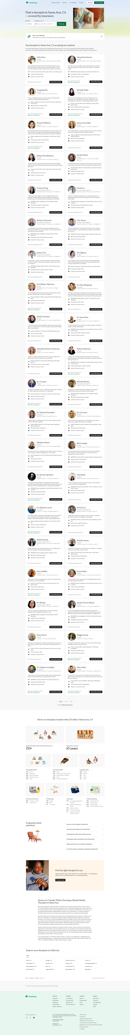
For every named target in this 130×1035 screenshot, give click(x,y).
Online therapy (56, 1004)
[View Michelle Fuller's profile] (72, 92)
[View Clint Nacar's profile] (72, 222)
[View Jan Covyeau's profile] (32, 383)
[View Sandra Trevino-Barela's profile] (72, 604)
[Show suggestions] (55, 23)
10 (71, 701)
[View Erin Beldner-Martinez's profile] (32, 287)
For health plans (97, 1002)
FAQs (94, 1006)
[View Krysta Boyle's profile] (72, 573)
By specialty (55, 1002)
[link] (42, 978)
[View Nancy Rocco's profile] (32, 637)
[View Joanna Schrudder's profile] (72, 125)
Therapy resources (57, 1006)
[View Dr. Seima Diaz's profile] (72, 319)
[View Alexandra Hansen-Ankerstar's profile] (32, 350)
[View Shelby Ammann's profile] (32, 319)
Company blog (83, 1000)
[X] (30, 1017)
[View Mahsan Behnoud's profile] (72, 350)
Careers (81, 1004)
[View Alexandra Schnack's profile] (72, 60)
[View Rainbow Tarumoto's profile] (32, 222)
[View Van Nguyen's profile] (72, 254)
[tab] (27, 955)
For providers (73, 2)
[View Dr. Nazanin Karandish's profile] (32, 414)
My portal (90, 2)
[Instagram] (26, 1017)
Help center (96, 998)
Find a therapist (99, 2)
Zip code (27, 21)
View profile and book (56, 82)
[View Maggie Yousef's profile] (72, 637)
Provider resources (70, 1004)
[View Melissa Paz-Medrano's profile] (32, 157)
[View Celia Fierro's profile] (32, 60)
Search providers (56, 2)
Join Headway (69, 998)
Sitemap (95, 1004)
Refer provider (69, 1002)
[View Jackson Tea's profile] (32, 254)
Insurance (37, 21)
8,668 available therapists (67, 705)
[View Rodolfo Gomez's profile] (72, 542)
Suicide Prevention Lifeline (58, 1019)
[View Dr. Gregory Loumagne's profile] (32, 669)
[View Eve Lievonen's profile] (72, 414)
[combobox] (44, 24)
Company (81, 2)
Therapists (55, 998)
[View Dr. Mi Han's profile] (32, 604)
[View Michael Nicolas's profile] (72, 383)
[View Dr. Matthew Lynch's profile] (32, 509)
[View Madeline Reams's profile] (32, 445)
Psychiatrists (55, 1000)
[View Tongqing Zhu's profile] (32, 92)
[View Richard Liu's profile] (72, 509)
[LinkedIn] (33, 1017)
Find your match (60, 880)
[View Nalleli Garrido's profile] (32, 542)
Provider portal (69, 1000)
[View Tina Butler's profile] (72, 476)
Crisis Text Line (56, 1023)
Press (81, 1002)
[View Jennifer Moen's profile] (72, 157)
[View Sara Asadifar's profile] (32, 573)
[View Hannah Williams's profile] (32, 125)
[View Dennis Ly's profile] (72, 190)
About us (82, 998)
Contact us (95, 1000)
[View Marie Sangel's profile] (72, 445)
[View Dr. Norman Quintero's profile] (32, 476)
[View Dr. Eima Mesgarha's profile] (72, 287)
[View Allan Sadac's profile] (72, 669)
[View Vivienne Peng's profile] (32, 190)
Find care (64, 2)
